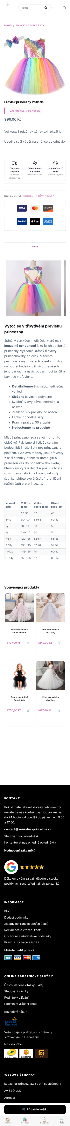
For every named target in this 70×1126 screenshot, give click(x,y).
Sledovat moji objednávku (22, 836)
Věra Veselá (33, 110)
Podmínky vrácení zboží (20, 1004)
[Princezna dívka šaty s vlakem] (19, 607)
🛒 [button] (59, 642)
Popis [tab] (35, 246)
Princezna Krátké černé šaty (19, 699)
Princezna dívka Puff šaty (50, 631)
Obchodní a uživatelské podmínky (27, 936)
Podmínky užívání (16, 997)
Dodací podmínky (16, 917)
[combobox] (30, 7)
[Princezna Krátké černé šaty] (19, 675)
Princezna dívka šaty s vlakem (19, 631)
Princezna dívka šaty (38, 195)
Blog (7, 911)
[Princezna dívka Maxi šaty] (50, 675)
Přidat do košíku (37, 1109)
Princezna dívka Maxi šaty (50, 699)
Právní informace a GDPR (21, 942)
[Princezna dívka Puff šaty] (50, 607)
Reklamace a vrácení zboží (22, 930)
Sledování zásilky (16, 991)
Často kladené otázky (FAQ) (23, 985)
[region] (35, 530)
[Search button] (45, 7)
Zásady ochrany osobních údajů (26, 924)
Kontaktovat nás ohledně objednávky (30, 842)
